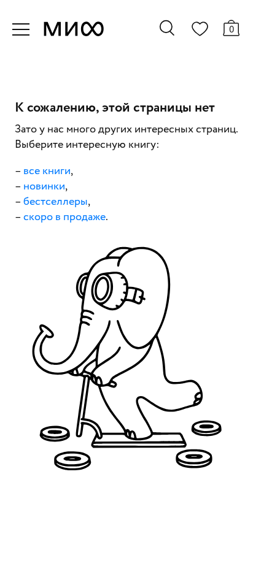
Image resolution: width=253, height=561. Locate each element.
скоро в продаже (64, 217)
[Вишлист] (199, 31)
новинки (44, 186)
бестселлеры (55, 202)
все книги (47, 171)
